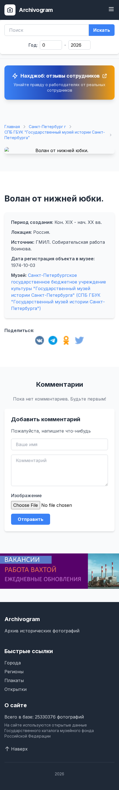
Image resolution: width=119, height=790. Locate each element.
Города (12, 663)
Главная (12, 126)
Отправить (30, 519)
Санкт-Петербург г (47, 126)
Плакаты (14, 680)
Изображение (26, 495)
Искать (101, 30)
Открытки (15, 689)
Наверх (19, 749)
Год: (33, 45)
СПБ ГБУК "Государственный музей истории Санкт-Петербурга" (54, 135)
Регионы (14, 671)
